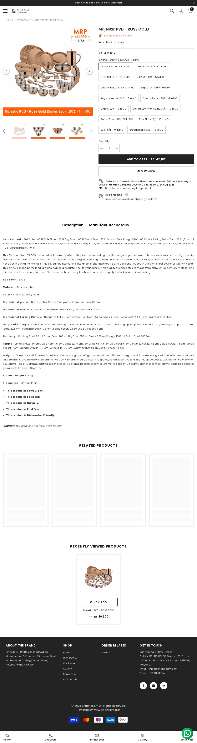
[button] (6, 71)
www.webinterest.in (106, 710)
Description (72, 225)
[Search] (172, 11)
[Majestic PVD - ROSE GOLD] (99, 577)
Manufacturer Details (109, 225)
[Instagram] (153, 685)
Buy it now (146, 171)
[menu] (5, 11)
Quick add (98, 602)
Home (9, 19)
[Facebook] (143, 685)
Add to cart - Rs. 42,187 (146, 159)
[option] (48, 71)
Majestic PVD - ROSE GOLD (98, 610)
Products (22, 19)
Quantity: (104, 141)
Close (193, 3)
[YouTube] (163, 685)
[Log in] (181, 11)
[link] (26, 512)
